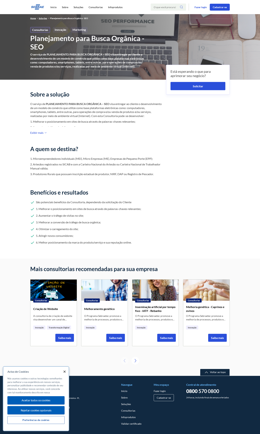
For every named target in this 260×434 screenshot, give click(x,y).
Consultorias (96, 7)
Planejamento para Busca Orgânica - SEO (69, 18)
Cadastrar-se (220, 7)
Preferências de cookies (36, 420)
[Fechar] (64, 372)
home (33, 18)
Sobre (65, 7)
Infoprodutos (115, 7)
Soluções (78, 7)
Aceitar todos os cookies (36, 400)
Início (53, 7)
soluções (43, 18)
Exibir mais (37, 132)
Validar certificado (131, 423)
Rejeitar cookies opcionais (36, 410)
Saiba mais (64, 337)
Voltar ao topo (218, 372)
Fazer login (201, 7)
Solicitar (198, 86)
